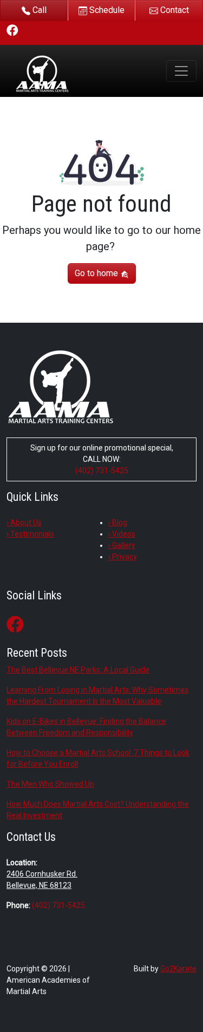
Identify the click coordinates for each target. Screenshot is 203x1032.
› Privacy (122, 556)
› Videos (121, 534)
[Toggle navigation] (181, 71)
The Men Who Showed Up (50, 784)
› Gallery (121, 545)
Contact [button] (173, 10)
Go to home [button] (97, 273)
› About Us (24, 522)
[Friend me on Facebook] (12, 30)
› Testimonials (30, 534)
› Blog (117, 522)
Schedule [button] (106, 10)
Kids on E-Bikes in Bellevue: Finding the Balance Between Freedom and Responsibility (86, 727)
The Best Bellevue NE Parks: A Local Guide (77, 669)
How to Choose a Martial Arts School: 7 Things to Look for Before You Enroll (97, 758)
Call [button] (38, 10)
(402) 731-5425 (101, 470)
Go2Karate (178, 968)
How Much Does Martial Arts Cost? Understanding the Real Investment (97, 810)
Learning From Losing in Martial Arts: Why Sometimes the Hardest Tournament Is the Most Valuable (97, 695)
